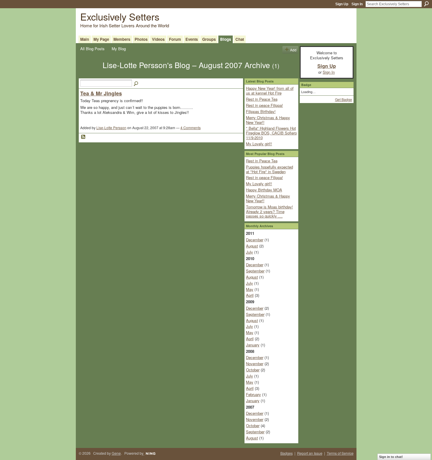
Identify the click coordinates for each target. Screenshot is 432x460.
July (249, 252)
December (254, 239)
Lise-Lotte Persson (111, 127)
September (255, 271)
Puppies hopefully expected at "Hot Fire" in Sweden (269, 169)
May (249, 289)
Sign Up (341, 4)
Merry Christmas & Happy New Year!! (268, 120)
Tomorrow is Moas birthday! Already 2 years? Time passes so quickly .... (269, 211)
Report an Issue (309, 453)
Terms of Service (340, 453)
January (252, 345)
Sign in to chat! (391, 457)
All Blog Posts (92, 48)
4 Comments (190, 127)
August (252, 246)
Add (293, 49)
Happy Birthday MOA (264, 190)
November (254, 363)
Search (426, 3)
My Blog (119, 48)
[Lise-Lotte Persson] (89, 75)
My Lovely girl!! (259, 143)
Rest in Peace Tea (261, 99)
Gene (116, 453)
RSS (83, 137)
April (250, 295)
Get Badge (343, 99)
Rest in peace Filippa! (264, 105)
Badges (286, 453)
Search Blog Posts (136, 84)
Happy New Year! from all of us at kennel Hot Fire (270, 90)
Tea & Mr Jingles (101, 93)
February (253, 394)
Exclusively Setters (119, 16)
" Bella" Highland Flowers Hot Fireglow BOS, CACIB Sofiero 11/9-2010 (271, 132)
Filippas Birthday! (261, 111)
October (252, 370)
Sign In (357, 4)
